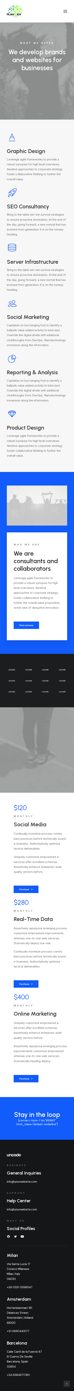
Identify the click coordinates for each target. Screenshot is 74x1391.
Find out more (26, 625)
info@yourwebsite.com (22, 1182)
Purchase (24, 889)
